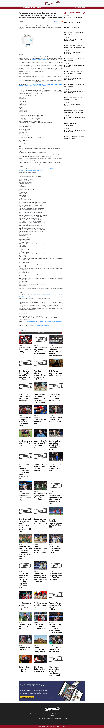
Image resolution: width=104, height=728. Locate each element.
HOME (20, 7)
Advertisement (58, 718)
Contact (65, 718)
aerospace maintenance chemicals (39, 59)
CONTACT (38, 7)
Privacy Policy (50, 718)
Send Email (23, 315)
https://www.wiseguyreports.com (41, 325)
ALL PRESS (33, 7)
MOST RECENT (26, 7)
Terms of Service (41, 718)
